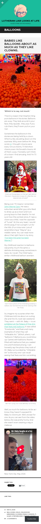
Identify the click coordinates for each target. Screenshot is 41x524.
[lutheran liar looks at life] (20, 10)
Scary (9, 516)
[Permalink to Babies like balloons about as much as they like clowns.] (20, 81)
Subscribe (31, 519)
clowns (18, 514)
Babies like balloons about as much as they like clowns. (20, 45)
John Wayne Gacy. (12, 207)
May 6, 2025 (11, 510)
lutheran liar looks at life (20, 20)
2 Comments (12, 518)
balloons (11, 512)
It (10, 144)
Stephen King (17, 516)
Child (18, 512)
